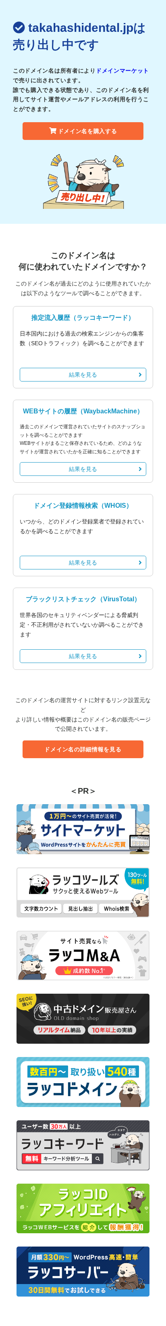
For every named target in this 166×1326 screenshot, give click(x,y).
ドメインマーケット (122, 70)
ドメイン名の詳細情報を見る (82, 749)
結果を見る (83, 374)
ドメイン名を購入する (87, 131)
